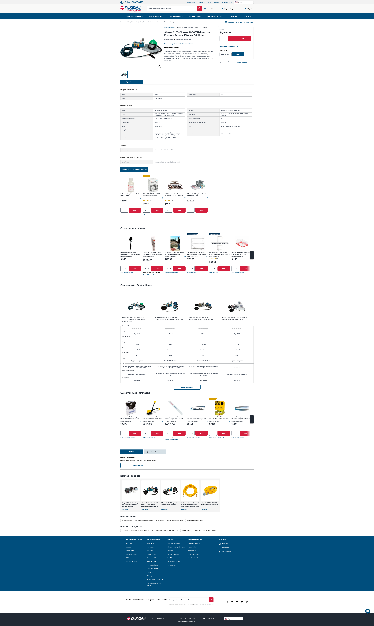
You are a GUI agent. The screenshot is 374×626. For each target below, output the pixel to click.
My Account (150, 547)
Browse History (191, 2)
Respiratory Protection (147, 22)
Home (122, 22)
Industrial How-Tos (193, 558)
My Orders (150, 551)
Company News (130, 551)
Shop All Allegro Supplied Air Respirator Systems (179, 44)
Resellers (170, 551)
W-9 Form (150, 572)
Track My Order (151, 554)
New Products (192, 551)
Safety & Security (132, 22)
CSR (127, 558)
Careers (128, 547)
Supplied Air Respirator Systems (167, 22)
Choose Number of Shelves (220, 244)
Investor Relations (131, 554)
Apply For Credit (152, 561)
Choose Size (175, 185)
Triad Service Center (174, 558)
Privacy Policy (198, 604)
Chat (209, 2)
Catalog (216, 2)
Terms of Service (209, 604)
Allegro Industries (169, 27)
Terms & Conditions (183, 621)
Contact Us (202, 2)
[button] (244, 2)
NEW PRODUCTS (195, 16)
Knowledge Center (227, 2)
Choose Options (197, 408)
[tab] (131, 82)
